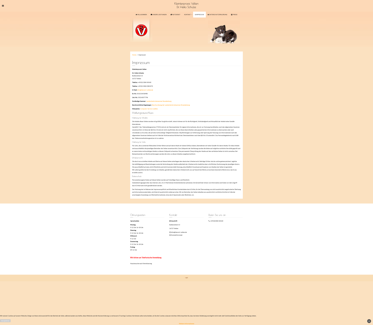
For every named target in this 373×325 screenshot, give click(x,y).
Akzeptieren (5, 321)
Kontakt (187, 14)
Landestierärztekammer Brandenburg (158, 101)
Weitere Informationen (186, 323)
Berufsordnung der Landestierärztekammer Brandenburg (171, 105)
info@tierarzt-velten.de (145, 90)
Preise (234, 14)
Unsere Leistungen (159, 14)
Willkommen (142, 14)
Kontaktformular (177, 235)
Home (134, 55)
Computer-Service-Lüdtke (149, 109)
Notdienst (176, 14)
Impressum (200, 14)
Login (186, 277)
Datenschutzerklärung (218, 14)
